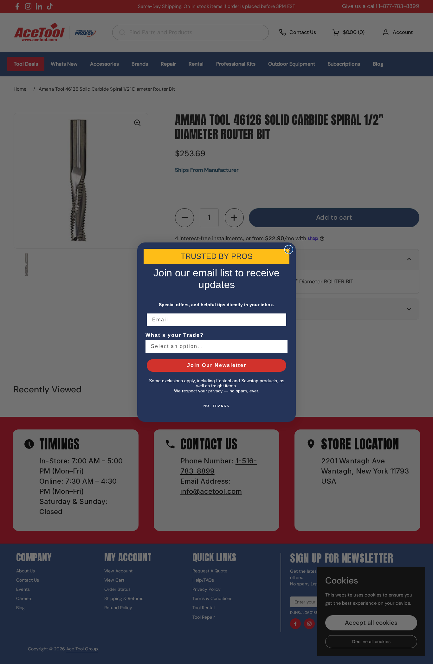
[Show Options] (281, 346)
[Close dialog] (289, 249)
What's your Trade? (174, 335)
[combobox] (214, 346)
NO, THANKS (216, 406)
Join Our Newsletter (216, 365)
